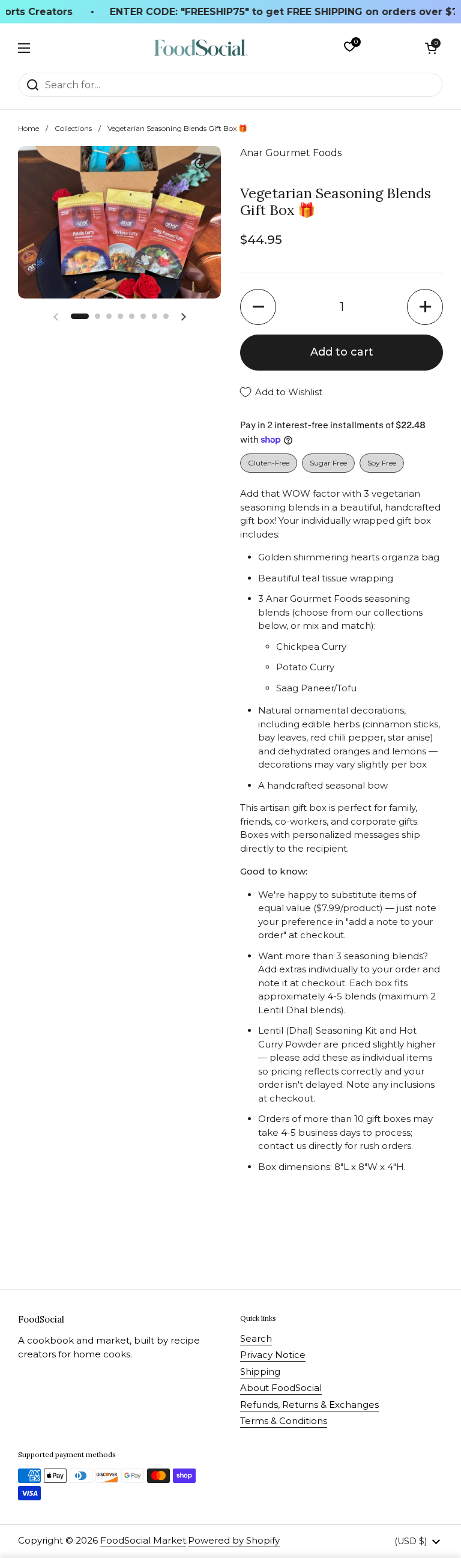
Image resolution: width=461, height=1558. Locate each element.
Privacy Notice (273, 1354)
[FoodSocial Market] (200, 47)
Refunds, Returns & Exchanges (309, 1404)
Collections (73, 128)
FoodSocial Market (143, 1540)
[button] (431, 48)
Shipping (260, 1371)
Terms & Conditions (283, 1420)
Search (256, 1338)
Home (28, 128)
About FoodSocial (281, 1387)
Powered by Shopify (234, 1540)
